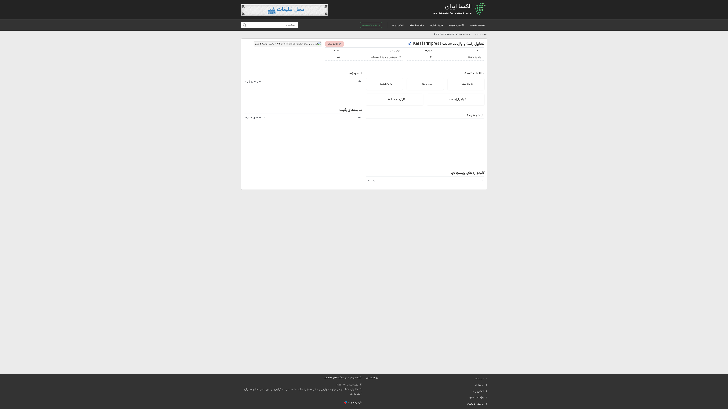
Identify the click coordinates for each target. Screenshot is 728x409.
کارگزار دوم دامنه (396, 99)
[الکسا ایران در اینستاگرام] (320, 377)
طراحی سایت (355, 402)
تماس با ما (398, 25)
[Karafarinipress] (409, 43)
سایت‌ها (463, 34)
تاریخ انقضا (386, 84)
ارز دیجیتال (372, 377)
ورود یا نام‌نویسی (371, 25)
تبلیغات (479, 378)
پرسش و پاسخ (475, 404)
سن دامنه (427, 84)
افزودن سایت (456, 25)
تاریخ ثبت (467, 84)
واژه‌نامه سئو (417, 25)
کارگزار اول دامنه (457, 99)
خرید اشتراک (436, 25)
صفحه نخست (477, 25)
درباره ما (479, 385)
